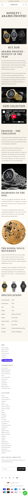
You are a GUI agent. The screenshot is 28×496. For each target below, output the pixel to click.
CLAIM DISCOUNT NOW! (14, 263)
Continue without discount (14, 266)
